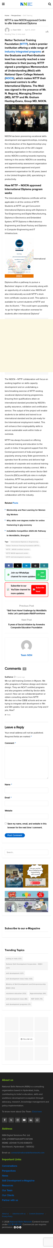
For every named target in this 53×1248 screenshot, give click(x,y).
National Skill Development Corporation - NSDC (24, 966)
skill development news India (19, 979)
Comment (10, 743)
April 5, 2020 (30, 30)
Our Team (7, 1190)
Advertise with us (19, 1213)
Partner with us (10, 1200)
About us (5, 1213)
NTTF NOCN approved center (17, 553)
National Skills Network (21, 1221)
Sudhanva (9, 677)
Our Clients (8, 1195)
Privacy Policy (7, 1216)
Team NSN (17, 30)
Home (7, 15)
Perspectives (16, 15)
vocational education (16, 993)
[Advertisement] (26, 345)
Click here (37, 1111)
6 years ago (20, 677)
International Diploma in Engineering (24, 542)
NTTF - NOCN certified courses (17, 549)
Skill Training (27, 15)
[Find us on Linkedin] (30, 1120)
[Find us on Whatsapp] (37, 1120)
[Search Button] (49, 4)
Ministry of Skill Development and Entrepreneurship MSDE (26, 986)
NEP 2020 (37, 999)
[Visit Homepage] (26, 4)
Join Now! (42, 574)
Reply (8, 715)
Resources (7, 1185)
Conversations (9, 1166)
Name (8, 784)
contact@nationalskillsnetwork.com (27, 1152)
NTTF (23, 44)
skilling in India (14, 959)
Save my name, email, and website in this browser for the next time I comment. (26, 825)
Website (8, 810)
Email (8, 797)
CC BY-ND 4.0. (15, 1224)
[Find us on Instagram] (17, 1120)
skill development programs (18, 1004)
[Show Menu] (3, 4)
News (5, 1175)
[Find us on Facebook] (4, 1120)
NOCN (10, 78)
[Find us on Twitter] (11, 1120)
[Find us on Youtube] (24, 1120)
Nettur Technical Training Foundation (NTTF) (22, 546)
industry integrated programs (23, 51)
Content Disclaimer (36, 1213)
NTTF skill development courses (18, 557)
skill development (15, 973)
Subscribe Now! (40, 589)
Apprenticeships (38, 993)
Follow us (27, 1039)
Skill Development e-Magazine (18, 1180)
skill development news (16, 999)
